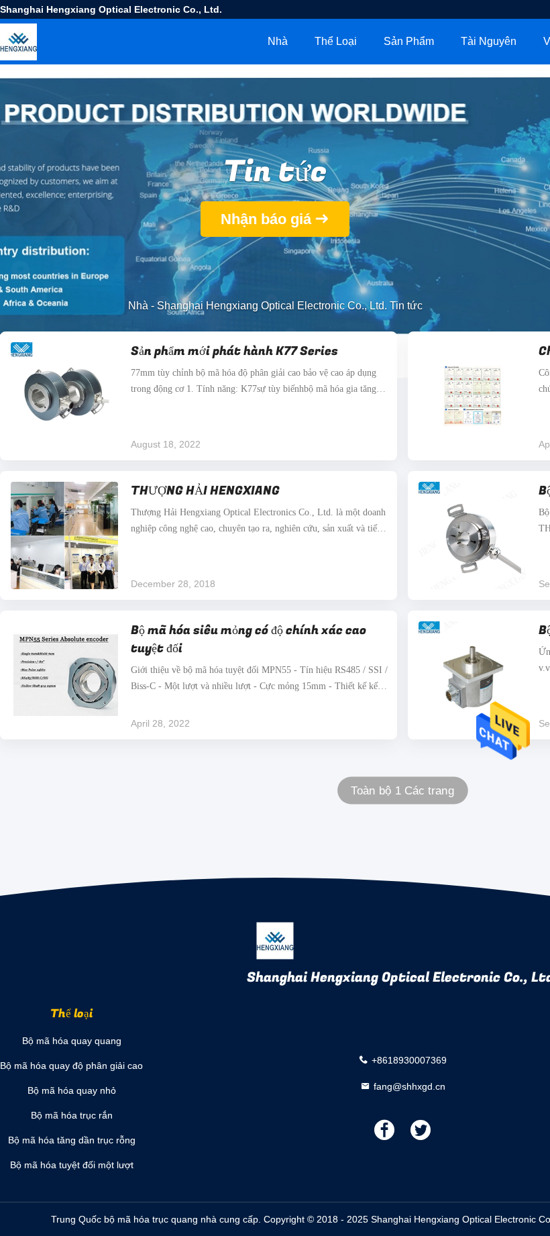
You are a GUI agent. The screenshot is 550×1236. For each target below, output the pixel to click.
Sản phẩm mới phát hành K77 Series (234, 351)
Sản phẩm (409, 41)
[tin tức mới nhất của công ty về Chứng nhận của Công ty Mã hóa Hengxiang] (472, 396)
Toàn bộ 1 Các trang (402, 790)
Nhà (278, 41)
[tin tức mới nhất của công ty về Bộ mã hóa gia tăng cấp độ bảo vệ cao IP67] (472, 535)
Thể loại (336, 41)
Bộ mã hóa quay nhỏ (72, 1090)
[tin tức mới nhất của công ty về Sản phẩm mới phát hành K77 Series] (64, 396)
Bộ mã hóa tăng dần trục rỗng (71, 1140)
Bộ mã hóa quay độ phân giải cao (71, 1065)
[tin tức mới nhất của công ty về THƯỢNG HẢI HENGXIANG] (64, 535)
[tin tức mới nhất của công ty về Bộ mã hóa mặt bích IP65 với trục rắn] (472, 675)
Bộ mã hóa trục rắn (72, 1115)
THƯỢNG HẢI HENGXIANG (205, 491)
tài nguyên (488, 41)
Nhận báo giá (266, 219)
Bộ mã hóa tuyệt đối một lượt (71, 1165)
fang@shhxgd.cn (409, 1085)
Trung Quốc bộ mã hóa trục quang (124, 1219)
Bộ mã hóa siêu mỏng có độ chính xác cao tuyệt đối (248, 639)
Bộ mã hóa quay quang (71, 1040)
